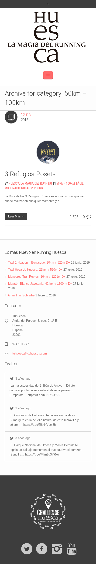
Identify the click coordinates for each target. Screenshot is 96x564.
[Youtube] (71, 549)
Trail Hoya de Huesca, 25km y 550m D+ (35, 269)
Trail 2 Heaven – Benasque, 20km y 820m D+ (39, 262)
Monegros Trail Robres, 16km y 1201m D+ (36, 276)
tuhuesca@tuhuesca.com (29, 353)
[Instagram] (56, 549)
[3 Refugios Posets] (48, 146)
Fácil (79, 183)
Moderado (12, 188)
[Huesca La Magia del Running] (48, 37)
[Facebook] (42, 549)
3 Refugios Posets (30, 174)
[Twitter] (27, 549)
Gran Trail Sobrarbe (21, 295)
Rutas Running (32, 188)
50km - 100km (65, 183)
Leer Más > (16, 216)
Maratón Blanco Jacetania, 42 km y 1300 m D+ (40, 283)
